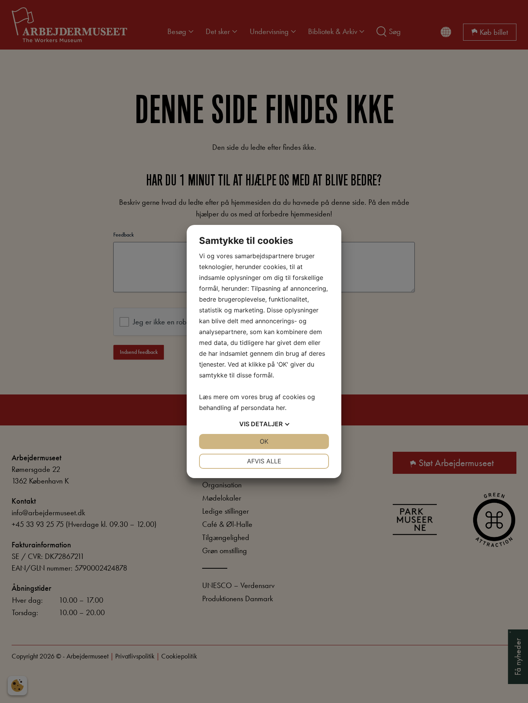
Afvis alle (264, 461)
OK (264, 441)
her (280, 408)
